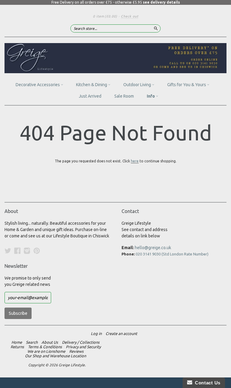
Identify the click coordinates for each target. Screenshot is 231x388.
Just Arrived (90, 96)
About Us (50, 342)
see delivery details (161, 2)
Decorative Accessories (38, 84)
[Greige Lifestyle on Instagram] (27, 250)
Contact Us (206, 382)
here (135, 161)
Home (16, 342)
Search (32, 342)
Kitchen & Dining (92, 84)
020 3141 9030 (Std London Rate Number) (172, 254)
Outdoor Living (137, 84)
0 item (105, 16)
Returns (17, 347)
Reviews (76, 351)
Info (151, 96)
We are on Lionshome (46, 351)
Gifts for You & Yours (187, 84)
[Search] (156, 28)
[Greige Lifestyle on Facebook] (17, 250)
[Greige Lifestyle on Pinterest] (36, 250)
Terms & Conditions (45, 347)
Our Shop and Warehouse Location (55, 356)
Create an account (121, 333)
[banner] (115, 58)
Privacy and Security (83, 347)
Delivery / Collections (81, 342)
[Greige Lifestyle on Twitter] (8, 250)
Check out (129, 16)
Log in (96, 333)
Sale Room (124, 96)
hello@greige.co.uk (153, 247)
